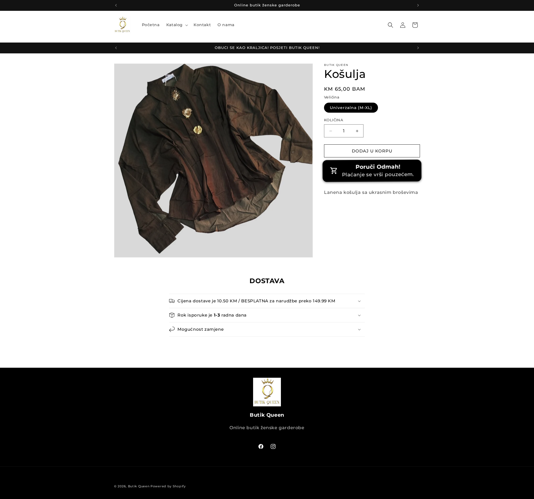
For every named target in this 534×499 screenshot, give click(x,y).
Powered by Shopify (168, 486)
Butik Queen (139, 486)
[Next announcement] (418, 5)
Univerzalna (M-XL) (351, 107)
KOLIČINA (333, 120)
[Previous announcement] (116, 5)
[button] (176, 25)
